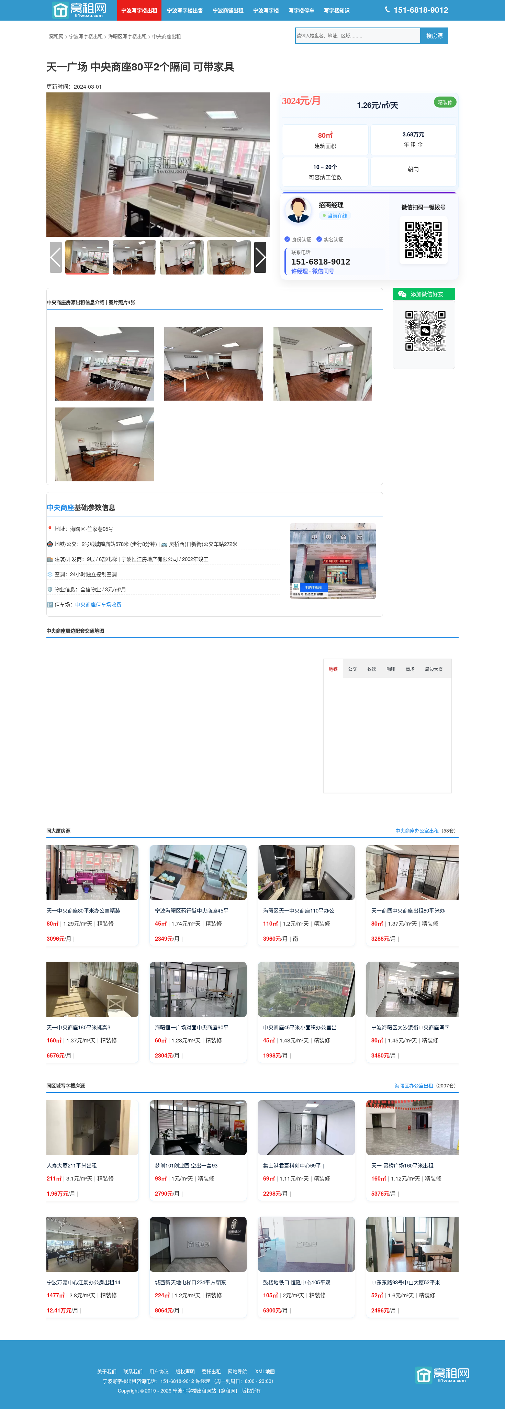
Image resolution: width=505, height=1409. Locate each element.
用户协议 (159, 1371)
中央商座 (60, 507)
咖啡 (390, 669)
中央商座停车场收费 (98, 604)
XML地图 (265, 1371)
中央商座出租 (166, 36)
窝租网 (56, 36)
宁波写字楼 (266, 10)
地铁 (333, 669)
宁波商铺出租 (228, 10)
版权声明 (185, 1371)
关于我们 (106, 1371)
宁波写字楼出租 (139, 10)
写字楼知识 (337, 10)
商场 (410, 669)
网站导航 (237, 1371)
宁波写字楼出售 (185, 10)
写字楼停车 (301, 10)
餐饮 (371, 669)
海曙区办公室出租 (414, 1085)
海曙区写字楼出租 (127, 36)
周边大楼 (434, 669)
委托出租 (211, 1371)
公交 (352, 669)
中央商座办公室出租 (417, 830)
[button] (260, 257)
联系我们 (133, 1371)
